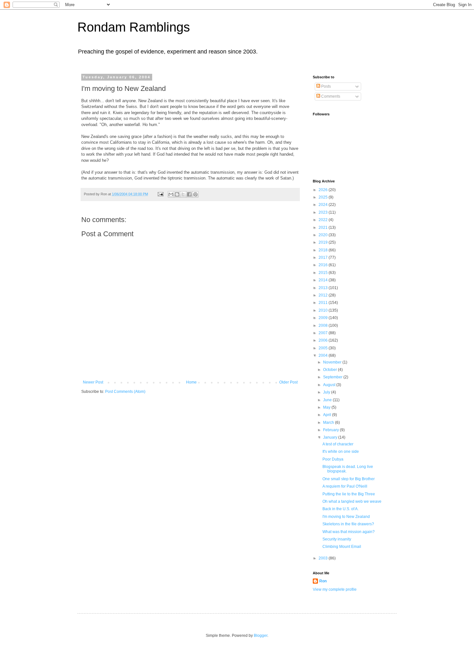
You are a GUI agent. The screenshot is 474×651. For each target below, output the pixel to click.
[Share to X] (183, 194)
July (327, 392)
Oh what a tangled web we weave (351, 501)
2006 (324, 340)
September (333, 377)
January (330, 437)
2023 (324, 212)
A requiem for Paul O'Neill (344, 486)
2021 (324, 227)
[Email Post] (160, 194)
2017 (324, 257)
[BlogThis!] (177, 194)
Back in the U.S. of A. (340, 509)
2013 (324, 288)
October (330, 369)
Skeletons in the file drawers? (348, 524)
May (327, 407)
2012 (324, 295)
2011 (324, 302)
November (332, 362)
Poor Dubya (332, 459)
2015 (324, 272)
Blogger (260, 635)
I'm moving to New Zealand (346, 516)
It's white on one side (340, 451)
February (331, 430)
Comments (330, 96)
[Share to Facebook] (189, 194)
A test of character (337, 444)
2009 (324, 318)
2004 (324, 355)
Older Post (288, 382)
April (327, 415)
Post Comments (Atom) (125, 391)
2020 (324, 235)
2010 (324, 310)
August (329, 385)
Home (191, 382)
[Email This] (171, 194)
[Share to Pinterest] (195, 194)
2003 (324, 558)
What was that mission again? (348, 532)
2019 (324, 242)
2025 (324, 197)
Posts (325, 86)
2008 (324, 325)
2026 (324, 190)
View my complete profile (335, 589)
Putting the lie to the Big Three (348, 494)
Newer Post (93, 382)
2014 (324, 280)
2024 (324, 204)
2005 (324, 348)
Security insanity (336, 539)
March (329, 422)
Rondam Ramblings (133, 27)
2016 (324, 265)
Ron (323, 581)
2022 (324, 220)
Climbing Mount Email (341, 546)
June (328, 400)
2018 (324, 250)
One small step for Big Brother (348, 479)
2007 (324, 333)
